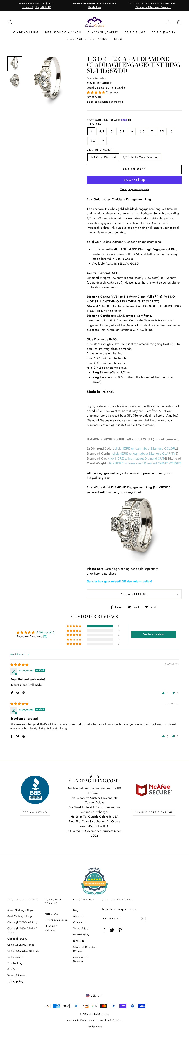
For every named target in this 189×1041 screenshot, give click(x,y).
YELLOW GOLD (128, 263)
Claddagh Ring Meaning (87, 39)
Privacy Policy (81, 934)
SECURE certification (154, 812)
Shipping (92, 102)
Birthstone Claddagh (63, 32)
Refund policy (15, 981)
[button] (96, 92)
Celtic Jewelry (164, 32)
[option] (36, 5)
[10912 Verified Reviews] (94, 895)
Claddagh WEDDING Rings (23, 922)
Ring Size (95, 124)
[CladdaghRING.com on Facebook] (104, 930)
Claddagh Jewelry (103, 32)
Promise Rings (15, 963)
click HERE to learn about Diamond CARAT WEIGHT (144, 463)
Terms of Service (16, 975)
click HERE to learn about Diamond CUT (136, 458)
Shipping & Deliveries (51, 928)
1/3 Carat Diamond (103, 157)
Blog (118, 39)
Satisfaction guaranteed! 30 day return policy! (119, 581)
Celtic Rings (135, 32)
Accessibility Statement (80, 959)
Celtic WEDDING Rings (20, 945)
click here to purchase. (102, 573)
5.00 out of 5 (45, 632)
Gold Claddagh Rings (19, 916)
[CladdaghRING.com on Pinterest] (120, 930)
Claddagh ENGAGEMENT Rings (22, 930)
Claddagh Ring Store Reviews (85, 949)
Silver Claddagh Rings (20, 910)
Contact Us (79, 922)
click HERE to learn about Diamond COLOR (145, 448)
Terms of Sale (80, 928)
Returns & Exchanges (56, 920)
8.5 (92, 141)
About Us (78, 916)
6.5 (142, 131)
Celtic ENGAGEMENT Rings (23, 951)
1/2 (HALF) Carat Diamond (141, 157)
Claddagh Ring (26, 32)
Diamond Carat (100, 150)
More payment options (134, 189)
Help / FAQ (51, 913)
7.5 (162, 131)
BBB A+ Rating (35, 812)
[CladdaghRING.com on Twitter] (112, 930)
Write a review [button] (153, 634)
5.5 (121, 131)
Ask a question (134, 594)
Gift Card (12, 969)
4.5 (101, 131)
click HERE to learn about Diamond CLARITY (143, 453)
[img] (19, 665)
